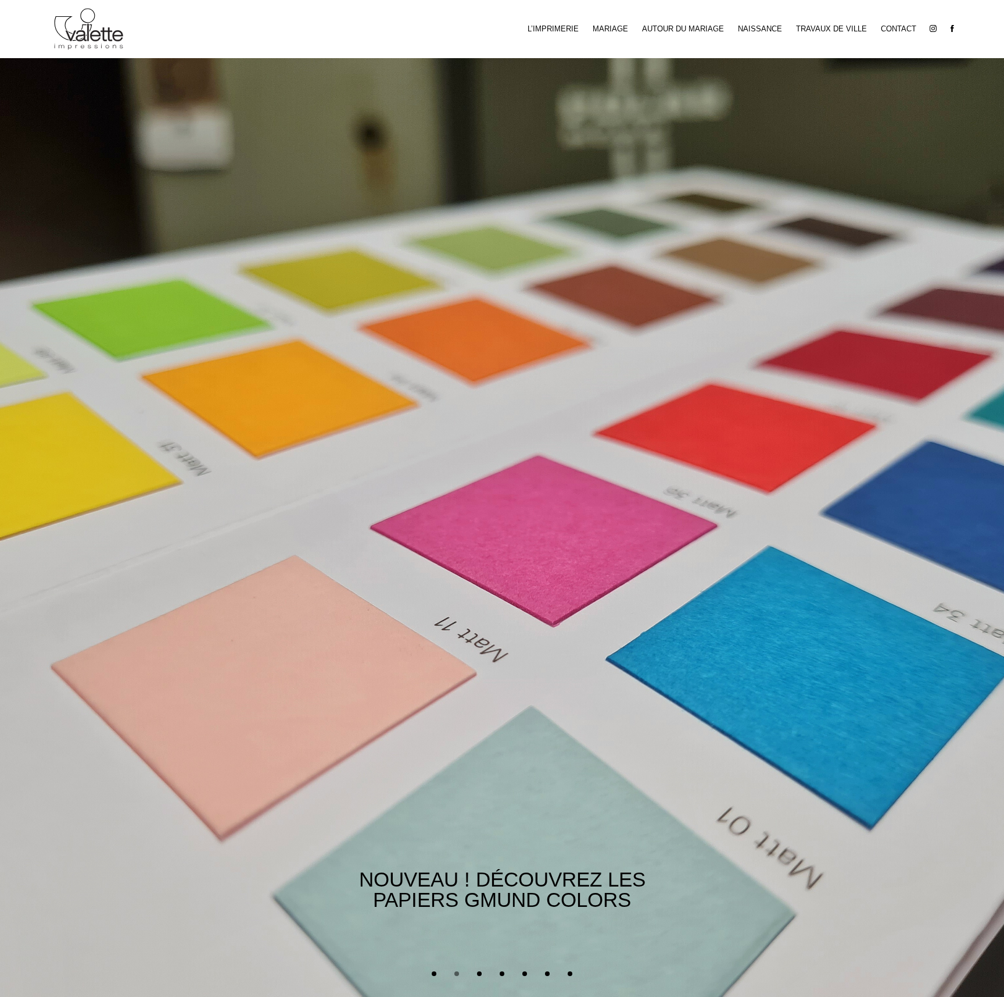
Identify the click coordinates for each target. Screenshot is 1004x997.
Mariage (610, 28)
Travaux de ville (831, 28)
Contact (898, 28)
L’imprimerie (553, 28)
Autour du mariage (683, 28)
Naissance (760, 28)
